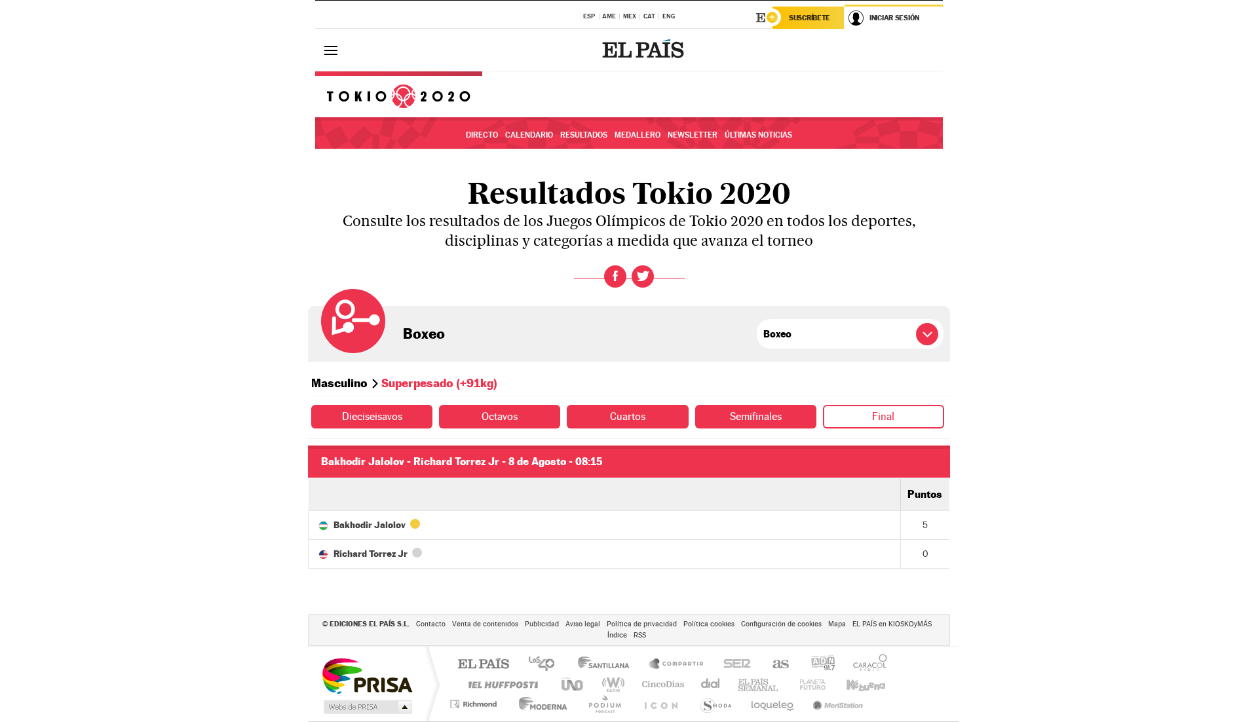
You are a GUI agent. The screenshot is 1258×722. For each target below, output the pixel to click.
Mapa (837, 624)
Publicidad (542, 624)
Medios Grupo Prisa (366, 707)
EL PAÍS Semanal (759, 684)
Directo (482, 135)
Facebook (615, 276)
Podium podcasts (604, 704)
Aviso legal (582, 624)
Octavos (500, 416)
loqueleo (773, 704)
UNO (573, 684)
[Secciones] (331, 50)
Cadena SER (733, 664)
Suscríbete (809, 17)
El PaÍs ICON (660, 704)
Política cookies (708, 624)
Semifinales (756, 416)
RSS (640, 635)
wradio (611, 684)
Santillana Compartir (677, 664)
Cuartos (627, 416)
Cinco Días (661, 684)
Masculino (339, 383)
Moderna (539, 704)
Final (883, 416)
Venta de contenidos (485, 624)
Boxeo (424, 333)
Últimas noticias (758, 135)
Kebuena (854, 684)
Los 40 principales (546, 664)
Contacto (431, 624)
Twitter (643, 276)
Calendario (529, 135)
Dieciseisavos (372, 416)
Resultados (583, 135)
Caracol (866, 664)
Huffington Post (500, 684)
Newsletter (692, 135)
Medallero (637, 135)
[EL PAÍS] (644, 50)
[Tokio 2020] (398, 94)
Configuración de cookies (781, 624)
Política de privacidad (642, 624)
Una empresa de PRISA (367, 675)
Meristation (836, 704)
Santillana (607, 664)
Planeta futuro (807, 684)
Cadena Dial (711, 684)
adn (818, 664)
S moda (715, 704)
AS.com (775, 664)
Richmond (475, 704)
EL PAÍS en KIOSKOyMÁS (892, 624)
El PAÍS (483, 664)
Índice (617, 635)
